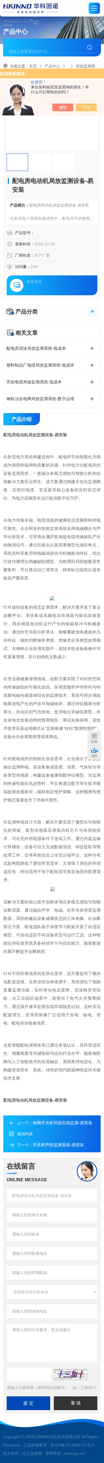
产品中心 (52, 66)
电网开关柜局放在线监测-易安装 (62, 1122)
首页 (33, 66)
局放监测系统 (87, 66)
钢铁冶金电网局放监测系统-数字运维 (40, 398)
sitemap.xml (74, 1453)
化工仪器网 (32, 1453)
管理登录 (53, 1453)
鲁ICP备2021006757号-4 (72, 1445)
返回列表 (25, 1134)
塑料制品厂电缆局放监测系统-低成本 (40, 365)
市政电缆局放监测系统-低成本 (34, 382)
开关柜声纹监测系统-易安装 (58, 1144)
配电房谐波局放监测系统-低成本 (36, 348)
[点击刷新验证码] (70, 1374)
